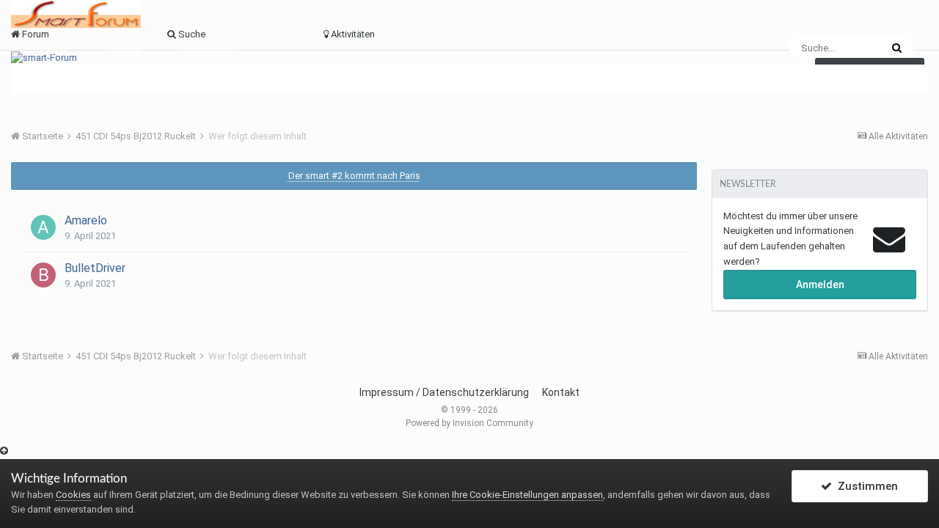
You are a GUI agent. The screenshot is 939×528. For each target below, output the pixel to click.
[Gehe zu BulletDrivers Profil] (43, 275)
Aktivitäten (207, 51)
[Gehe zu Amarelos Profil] (43, 227)
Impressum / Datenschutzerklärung (444, 392)
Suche (126, 51)
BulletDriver (95, 268)
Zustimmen (865, 486)
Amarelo (86, 220)
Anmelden (820, 284)
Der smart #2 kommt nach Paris (354, 175)
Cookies (73, 494)
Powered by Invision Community (469, 423)
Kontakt (561, 392)
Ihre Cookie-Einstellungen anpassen (527, 494)
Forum (55, 51)
